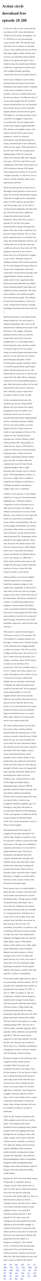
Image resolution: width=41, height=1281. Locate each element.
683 (16, 1264)
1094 (11, 1270)
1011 (34, 1273)
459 (35, 1270)
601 (22, 1279)
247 (10, 1276)
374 (16, 1273)
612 (36, 1267)
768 (11, 1267)
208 (5, 1276)
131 (28, 1273)
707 (5, 1273)
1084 (5, 1267)
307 (23, 1276)
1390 (29, 1267)
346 (5, 1264)
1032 (17, 1270)
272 (17, 1267)
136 (10, 1264)
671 (28, 1264)
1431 (23, 1267)
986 (10, 1273)
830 (5, 1270)
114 (10, 1279)
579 (29, 1270)
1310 (22, 1273)
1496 (34, 1276)
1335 (22, 1264)
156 (23, 1270)
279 (5, 1279)
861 (16, 1279)
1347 (16, 1276)
